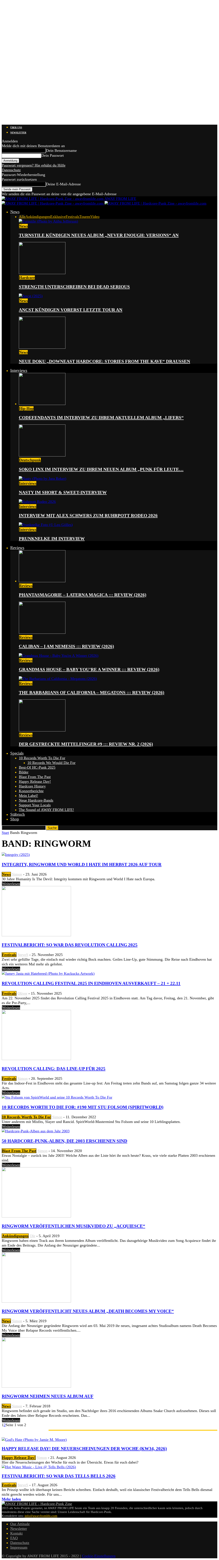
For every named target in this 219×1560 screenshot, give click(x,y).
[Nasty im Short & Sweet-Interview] (42, 478)
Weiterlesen (11, 884)
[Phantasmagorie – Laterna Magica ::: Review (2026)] (42, 581)
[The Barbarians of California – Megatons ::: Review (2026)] (58, 679)
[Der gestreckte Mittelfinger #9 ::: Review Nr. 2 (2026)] (42, 730)
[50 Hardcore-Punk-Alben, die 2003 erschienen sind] (36, 1131)
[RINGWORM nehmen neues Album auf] (36, 1386)
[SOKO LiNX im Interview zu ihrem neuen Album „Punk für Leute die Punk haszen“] (42, 455)
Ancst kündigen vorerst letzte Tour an (70, 309)
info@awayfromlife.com (41, 1515)
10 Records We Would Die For (51, 763)
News (14, 212)
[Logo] (53, 203)
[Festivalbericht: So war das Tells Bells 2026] (39, 1467)
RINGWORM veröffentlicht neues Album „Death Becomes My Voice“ (88, 1311)
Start (5, 832)
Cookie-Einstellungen (98, 1556)
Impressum (18, 1547)
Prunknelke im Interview (52, 538)
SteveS (23, 955)
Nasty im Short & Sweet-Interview (63, 492)
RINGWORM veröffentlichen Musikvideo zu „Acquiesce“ (73, 1226)
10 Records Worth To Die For (42, 758)
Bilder (23, 772)
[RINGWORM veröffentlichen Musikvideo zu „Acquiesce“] (36, 1216)
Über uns (16, 127)
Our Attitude (20, 1524)
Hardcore (27, 277)
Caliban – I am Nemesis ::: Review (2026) (66, 646)
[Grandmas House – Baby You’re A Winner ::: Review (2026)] (58, 655)
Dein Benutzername (61, 150)
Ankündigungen (37, 216)
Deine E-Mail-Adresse (63, 184)
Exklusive (58, 216)
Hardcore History (32, 786)
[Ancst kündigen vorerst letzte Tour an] (31, 296)
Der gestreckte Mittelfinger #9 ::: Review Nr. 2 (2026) (86, 744)
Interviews (18, 370)
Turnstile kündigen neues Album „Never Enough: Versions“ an (99, 235)
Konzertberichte (31, 791)
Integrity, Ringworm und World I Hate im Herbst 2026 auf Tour (81, 864)
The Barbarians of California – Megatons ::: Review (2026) (91, 692)
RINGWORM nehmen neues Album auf (47, 1396)
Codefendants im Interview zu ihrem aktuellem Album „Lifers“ (101, 417)
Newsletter (18, 132)
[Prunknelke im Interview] (46, 525)
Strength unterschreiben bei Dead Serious (74, 286)
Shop (14, 819)
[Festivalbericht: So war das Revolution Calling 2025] (36, 935)
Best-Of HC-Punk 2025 (37, 767)
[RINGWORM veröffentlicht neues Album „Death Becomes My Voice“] (36, 1301)
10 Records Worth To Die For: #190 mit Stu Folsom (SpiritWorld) (82, 1107)
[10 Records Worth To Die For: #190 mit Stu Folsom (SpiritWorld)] (57, 1097)
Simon (17, 874)
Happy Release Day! (35, 781)
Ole (32, 1236)
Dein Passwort (52, 155)
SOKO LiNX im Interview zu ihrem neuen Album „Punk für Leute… (101, 469)
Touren (84, 216)
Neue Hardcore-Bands (36, 800)
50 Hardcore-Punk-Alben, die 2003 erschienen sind (64, 1140)
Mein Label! (28, 795)
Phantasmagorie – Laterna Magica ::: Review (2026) (82, 594)
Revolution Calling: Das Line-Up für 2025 (53, 1068)
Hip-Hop (26, 408)
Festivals (72, 216)
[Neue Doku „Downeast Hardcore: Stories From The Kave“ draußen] (42, 347)
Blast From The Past (35, 777)
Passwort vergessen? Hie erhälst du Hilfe (33, 165)
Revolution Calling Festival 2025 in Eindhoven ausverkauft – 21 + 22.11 (91, 983)
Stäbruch (17, 814)
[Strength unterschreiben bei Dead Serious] (42, 273)
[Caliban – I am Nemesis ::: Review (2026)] (42, 632)
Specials (17, 753)
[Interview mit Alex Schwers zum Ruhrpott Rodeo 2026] (37, 501)
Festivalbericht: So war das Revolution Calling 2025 (70, 944)
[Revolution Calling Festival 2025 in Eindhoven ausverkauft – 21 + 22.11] (48, 973)
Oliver (22, 993)
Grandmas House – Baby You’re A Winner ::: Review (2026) (89, 669)
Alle (22, 216)
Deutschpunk (30, 460)
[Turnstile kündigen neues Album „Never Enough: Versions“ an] (48, 221)
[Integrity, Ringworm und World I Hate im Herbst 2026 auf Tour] (16, 854)
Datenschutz (11, 170)
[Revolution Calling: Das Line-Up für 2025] (36, 1059)
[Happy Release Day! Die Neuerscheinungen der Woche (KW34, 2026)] (34, 1439)
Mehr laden (11, 1499)
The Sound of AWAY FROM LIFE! (46, 810)
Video (94, 216)
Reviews (17, 547)
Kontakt (16, 1533)
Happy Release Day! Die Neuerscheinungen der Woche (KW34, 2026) (84, 1448)
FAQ (14, 1538)
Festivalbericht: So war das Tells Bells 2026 (58, 1476)
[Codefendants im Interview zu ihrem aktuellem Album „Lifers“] (42, 404)
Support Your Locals (35, 805)
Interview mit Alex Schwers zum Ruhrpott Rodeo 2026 (88, 515)
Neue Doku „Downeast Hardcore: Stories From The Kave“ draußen (104, 361)
